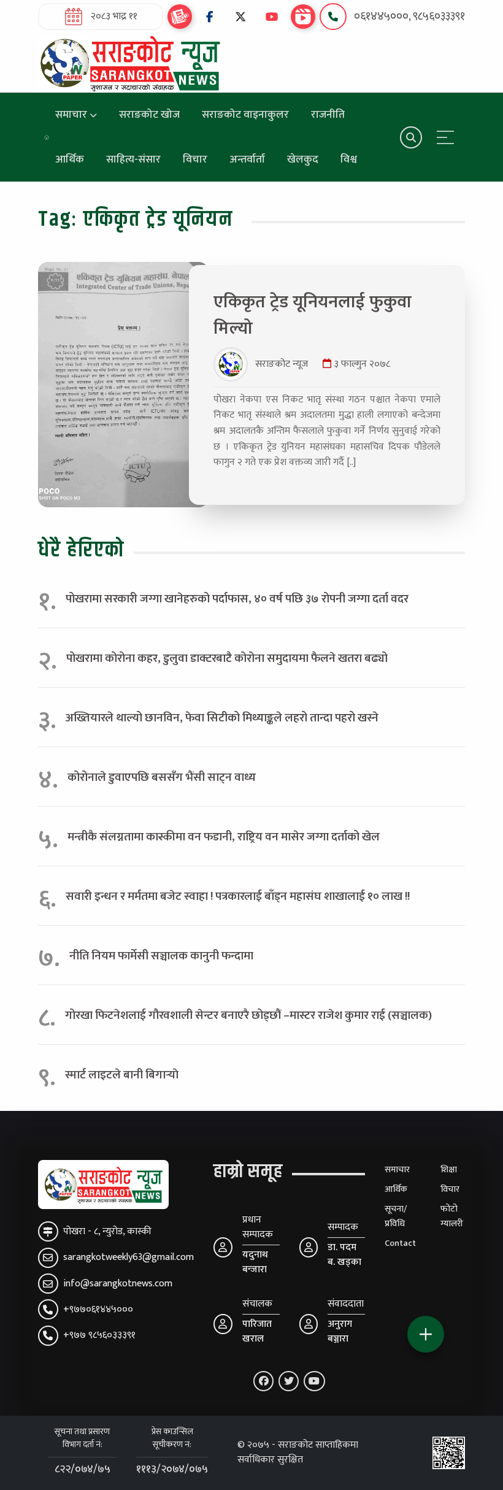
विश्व (348, 159)
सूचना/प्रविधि (396, 1216)
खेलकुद (302, 159)
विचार (195, 159)
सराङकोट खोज (149, 114)
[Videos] (303, 16)
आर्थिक (69, 159)
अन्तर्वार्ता (247, 159)
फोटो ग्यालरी (451, 1216)
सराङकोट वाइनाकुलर (245, 114)
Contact (400, 1243)
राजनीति (328, 114)
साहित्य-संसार (133, 159)
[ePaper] (179, 16)
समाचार (71, 114)
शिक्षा (448, 1169)
